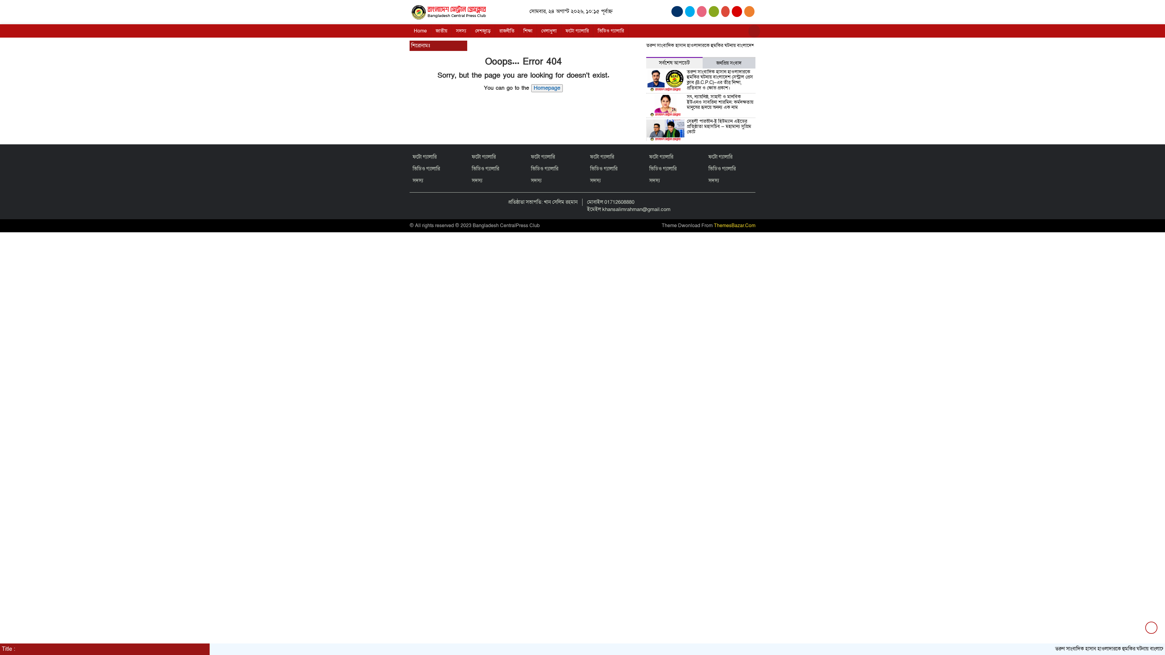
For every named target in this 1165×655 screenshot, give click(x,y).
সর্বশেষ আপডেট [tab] (674, 62)
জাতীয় (441, 31)
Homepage (547, 88)
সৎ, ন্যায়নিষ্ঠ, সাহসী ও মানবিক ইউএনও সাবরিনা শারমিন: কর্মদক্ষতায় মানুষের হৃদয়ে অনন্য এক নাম (720, 102)
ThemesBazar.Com (734, 225)
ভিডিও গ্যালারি (611, 31)
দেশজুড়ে (483, 31)
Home (420, 31)
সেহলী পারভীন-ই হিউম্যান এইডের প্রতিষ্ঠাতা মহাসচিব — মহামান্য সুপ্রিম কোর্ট (719, 126)
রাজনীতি (507, 31)
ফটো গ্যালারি (577, 31)
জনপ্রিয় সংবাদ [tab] (728, 63)
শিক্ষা (527, 31)
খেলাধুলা (549, 31)
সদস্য (461, 31)
